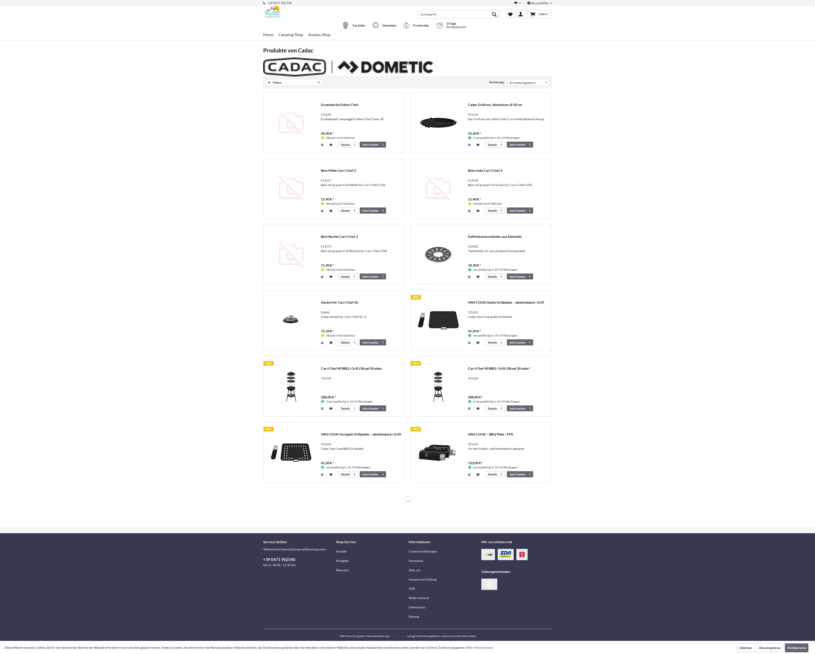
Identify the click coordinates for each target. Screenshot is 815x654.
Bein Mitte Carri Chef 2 (338, 170)
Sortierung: (496, 82)
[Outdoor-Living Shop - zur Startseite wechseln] (299, 12)
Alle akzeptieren (770, 648)
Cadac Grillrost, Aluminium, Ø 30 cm (495, 105)
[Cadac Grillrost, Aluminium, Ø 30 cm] (438, 122)
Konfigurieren (796, 648)
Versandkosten (398, 636)
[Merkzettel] (510, 14)
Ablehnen (745, 648)
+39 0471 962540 (279, 559)
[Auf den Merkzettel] (331, 144)
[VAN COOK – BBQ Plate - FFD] (438, 452)
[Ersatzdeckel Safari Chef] (291, 122)
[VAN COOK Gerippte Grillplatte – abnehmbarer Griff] (291, 452)
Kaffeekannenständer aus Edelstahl (494, 236)
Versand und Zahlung (423, 579)
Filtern (277, 82)
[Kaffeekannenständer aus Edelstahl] (438, 254)
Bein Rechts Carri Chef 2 (339, 236)
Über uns (414, 570)
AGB (412, 588)
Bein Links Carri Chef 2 (485, 170)
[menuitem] (458, 14)
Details (345, 145)
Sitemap (414, 616)
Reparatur (342, 570)
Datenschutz (417, 607)
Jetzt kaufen (370, 144)
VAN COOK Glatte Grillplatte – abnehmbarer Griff (506, 302)
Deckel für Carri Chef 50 (339, 302)
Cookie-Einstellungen (423, 551)
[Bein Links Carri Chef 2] (438, 188)
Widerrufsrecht (419, 598)
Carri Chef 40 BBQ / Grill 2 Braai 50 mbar (351, 368)
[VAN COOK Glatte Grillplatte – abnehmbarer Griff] (438, 320)
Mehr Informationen (479, 647)
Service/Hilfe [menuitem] (539, 3)
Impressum (416, 560)
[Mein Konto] (521, 14)
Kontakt (341, 551)
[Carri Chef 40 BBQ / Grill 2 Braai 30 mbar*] (438, 386)
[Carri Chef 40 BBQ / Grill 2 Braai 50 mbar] (291, 386)
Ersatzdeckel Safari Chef (339, 105)
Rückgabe (342, 560)
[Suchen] (494, 14)
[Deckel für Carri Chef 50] (291, 320)
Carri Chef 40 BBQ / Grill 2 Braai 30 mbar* (499, 368)
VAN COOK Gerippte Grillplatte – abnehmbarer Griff (361, 434)
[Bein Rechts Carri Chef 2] (291, 254)
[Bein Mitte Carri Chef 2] (291, 188)
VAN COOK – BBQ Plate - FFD (490, 434)
